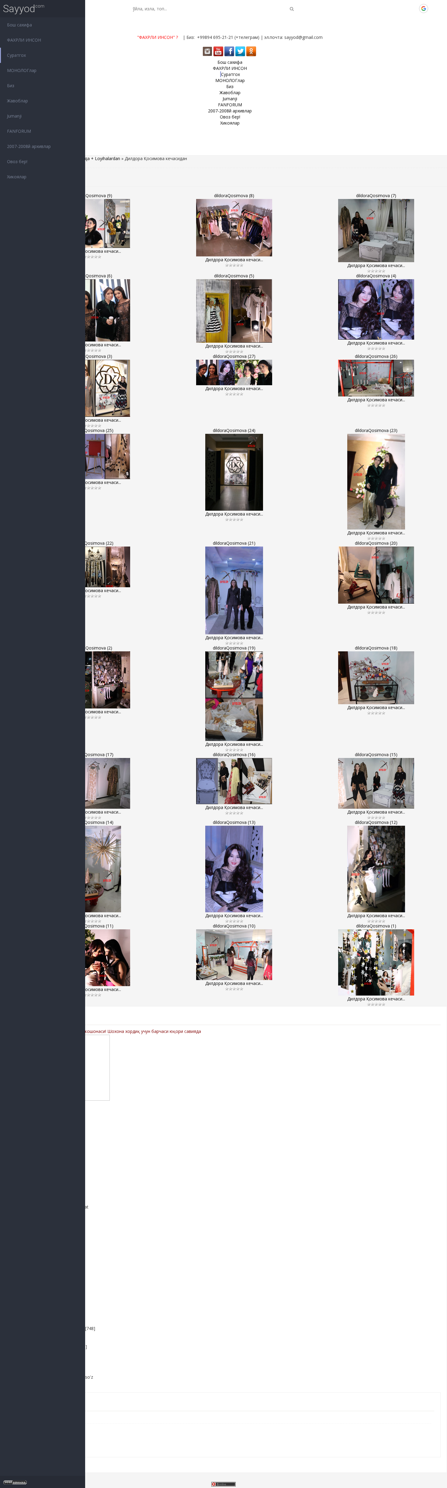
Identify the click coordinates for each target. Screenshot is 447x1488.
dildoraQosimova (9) (92, 195)
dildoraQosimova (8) (234, 195)
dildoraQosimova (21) (234, 543)
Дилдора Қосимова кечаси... (92, 251)
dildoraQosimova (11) (92, 926)
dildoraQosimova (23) (376, 430)
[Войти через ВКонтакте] (392, 8)
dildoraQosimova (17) (92, 754)
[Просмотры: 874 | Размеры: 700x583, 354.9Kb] (376, 230)
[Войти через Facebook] (402, 8)
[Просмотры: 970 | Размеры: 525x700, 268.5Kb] (234, 472)
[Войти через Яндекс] (413, 8)
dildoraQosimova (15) (376, 754)
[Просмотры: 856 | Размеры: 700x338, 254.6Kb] (376, 378)
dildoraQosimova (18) (376, 648)
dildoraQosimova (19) (234, 648)
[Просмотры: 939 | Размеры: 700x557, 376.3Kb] (376, 309)
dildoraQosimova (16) (234, 754)
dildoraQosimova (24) (234, 430)
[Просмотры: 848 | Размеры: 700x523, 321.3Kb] (92, 957)
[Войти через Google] (423, 8)
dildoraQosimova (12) (376, 822)
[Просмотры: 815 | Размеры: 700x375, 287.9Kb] (92, 567)
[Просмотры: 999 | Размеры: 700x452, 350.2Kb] (92, 223)
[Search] (291, 8)
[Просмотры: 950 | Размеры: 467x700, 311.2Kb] (234, 869)
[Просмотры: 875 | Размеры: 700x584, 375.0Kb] (234, 311)
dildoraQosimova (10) (234, 926)
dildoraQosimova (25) (92, 430)
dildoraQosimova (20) (376, 543)
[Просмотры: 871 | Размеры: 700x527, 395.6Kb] (92, 679)
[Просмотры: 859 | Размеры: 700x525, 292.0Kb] (376, 575)
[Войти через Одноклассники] (433, 8)
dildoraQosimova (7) (376, 195)
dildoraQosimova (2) (92, 648)
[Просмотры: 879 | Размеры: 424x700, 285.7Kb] (376, 482)
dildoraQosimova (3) (92, 356)
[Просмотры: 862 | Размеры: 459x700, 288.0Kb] (234, 591)
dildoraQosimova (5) (234, 276)
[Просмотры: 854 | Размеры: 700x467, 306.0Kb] (92, 783)
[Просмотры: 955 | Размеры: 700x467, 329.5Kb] (234, 954)
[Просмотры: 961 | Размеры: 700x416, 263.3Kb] (92, 456)
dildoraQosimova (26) (376, 356)
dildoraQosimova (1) (376, 926)
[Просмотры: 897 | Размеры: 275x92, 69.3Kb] (234, 372)
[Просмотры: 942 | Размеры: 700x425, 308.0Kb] (234, 781)
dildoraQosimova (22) (92, 543)
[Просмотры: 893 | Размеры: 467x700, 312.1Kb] (376, 869)
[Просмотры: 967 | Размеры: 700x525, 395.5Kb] (92, 388)
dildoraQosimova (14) (92, 822)
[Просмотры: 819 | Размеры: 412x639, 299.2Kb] (234, 696)
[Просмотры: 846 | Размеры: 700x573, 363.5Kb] (92, 310)
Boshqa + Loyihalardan (97, 158)
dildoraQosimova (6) (92, 276)
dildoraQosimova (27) (234, 356)
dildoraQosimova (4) (376, 276)
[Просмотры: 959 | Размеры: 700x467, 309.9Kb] (376, 783)
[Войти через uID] (382, 8)
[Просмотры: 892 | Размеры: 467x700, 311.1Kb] (92, 869)
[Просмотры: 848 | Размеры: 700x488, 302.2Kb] (376, 677)
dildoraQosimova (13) (234, 822)
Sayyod (19, 9)
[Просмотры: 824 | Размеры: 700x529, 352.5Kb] (234, 227)
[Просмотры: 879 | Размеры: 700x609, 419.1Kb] (376, 962)
